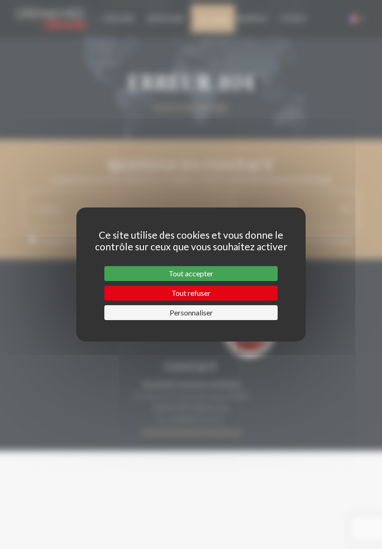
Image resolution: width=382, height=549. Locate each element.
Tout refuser (191, 292)
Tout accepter (191, 273)
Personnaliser (191, 312)
